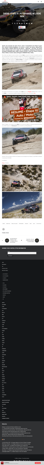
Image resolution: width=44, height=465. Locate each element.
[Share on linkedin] (22, 23)
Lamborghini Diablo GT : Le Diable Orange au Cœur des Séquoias (14, 451)
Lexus (3, 356)
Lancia (3, 352)
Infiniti (3, 340)
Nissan (3, 370)
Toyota (3, 392)
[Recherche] (38, 1)
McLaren (3, 364)
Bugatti (3, 316)
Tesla (3, 390)
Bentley (3, 312)
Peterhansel (21, 223)
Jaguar (3, 342)
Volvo (3, 396)
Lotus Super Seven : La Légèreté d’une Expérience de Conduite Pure (15, 445)
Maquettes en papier (5, 402)
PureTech (3, 416)
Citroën (3, 322)
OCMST (4, 297)
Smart (3, 388)
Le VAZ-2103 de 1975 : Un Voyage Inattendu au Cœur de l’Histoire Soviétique (16, 442)
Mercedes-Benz (4, 366)
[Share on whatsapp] (24, 23)
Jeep (2, 344)
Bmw (3, 314)
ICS (3, 299)
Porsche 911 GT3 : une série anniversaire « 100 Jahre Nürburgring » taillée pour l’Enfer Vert (16, 429)
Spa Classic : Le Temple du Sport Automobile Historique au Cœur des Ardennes (17, 449)
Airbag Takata (4, 414)
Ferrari (3, 330)
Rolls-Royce (4, 382)
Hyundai (3, 338)
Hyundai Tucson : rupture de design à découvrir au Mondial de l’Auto (13, 434)
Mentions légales (5, 270)
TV (4, 439)
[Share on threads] (17, 23)
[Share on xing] (29, 23)
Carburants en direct (5, 418)
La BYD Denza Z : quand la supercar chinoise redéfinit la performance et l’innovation (17, 446)
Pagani (3, 374)
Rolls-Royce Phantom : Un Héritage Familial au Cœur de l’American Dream (16, 443)
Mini (2, 368)
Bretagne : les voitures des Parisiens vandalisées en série (11, 427)
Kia (2, 346)
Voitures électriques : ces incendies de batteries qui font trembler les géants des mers (16, 433)
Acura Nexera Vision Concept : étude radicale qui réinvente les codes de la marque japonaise (17, 435)
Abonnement (4, 264)
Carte (3, 262)
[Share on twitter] (15, 23)
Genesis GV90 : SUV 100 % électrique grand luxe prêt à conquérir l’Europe (14, 431)
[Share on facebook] (12, 23)
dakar (4, 223)
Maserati (3, 360)
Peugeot (29, 91)
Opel (3, 372)
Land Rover (4, 354)
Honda (3, 336)
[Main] (22, 240)
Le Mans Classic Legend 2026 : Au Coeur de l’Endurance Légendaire (15, 448)
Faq (2, 266)
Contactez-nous (4, 268)
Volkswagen (4, 394)
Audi (2, 310)
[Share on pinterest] (19, 23)
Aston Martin (4, 308)
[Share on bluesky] (27, 23)
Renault (3, 380)
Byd (2, 318)
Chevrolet (4, 320)
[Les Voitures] (5, 2)
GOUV (3, 410)
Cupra (3, 324)
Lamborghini (4, 350)
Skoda (3, 386)
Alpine (3, 306)
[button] (41, 1)
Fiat (2, 332)
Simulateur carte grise (6, 400)
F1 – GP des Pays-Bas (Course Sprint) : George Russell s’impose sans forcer (14, 428)
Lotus (3, 358)
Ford (3, 334)
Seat (3, 384)
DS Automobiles (4, 328)
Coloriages (4, 404)
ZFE (2, 406)
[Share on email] (31, 23)
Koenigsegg (4, 348)
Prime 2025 (3, 412)
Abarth (3, 302)
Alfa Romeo (4, 304)
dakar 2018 (8, 223)
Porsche (3, 378)
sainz (31, 223)
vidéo (35, 93)
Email (9, 251)
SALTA (34, 223)
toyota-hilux (38, 223)
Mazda (3, 362)
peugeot (26, 223)
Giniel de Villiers (14, 223)
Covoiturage (4, 408)
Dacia (3, 326)
